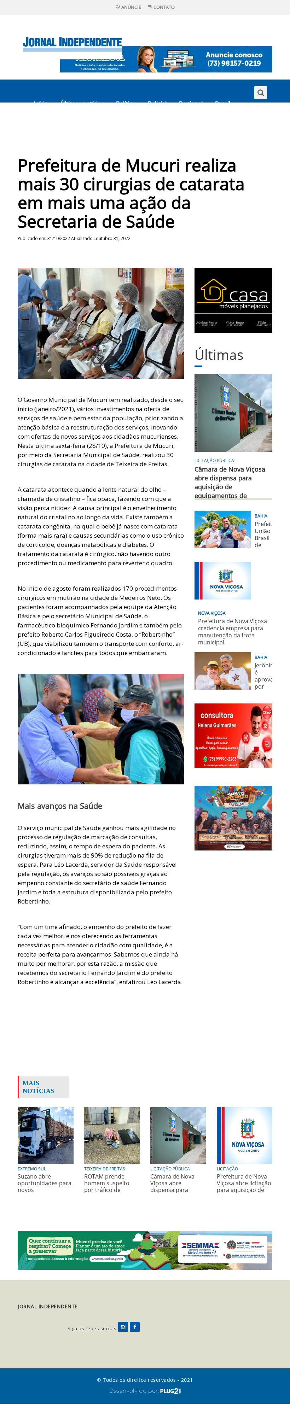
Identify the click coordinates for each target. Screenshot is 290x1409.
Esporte (44, 126)
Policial (157, 103)
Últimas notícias (82, 103)
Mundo (77, 126)
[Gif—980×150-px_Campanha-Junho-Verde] (145, 1250)
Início (41, 103)
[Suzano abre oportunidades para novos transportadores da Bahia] (46, 1135)
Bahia (261, 516)
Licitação (227, 1169)
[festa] (233, 817)
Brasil (222, 103)
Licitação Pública (214, 460)
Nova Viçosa (212, 613)
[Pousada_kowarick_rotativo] (233, 300)
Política (125, 103)
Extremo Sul (32, 1169)
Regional (191, 103)
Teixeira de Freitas (104, 1169)
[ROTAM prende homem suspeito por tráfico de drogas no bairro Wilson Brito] (112, 1135)
